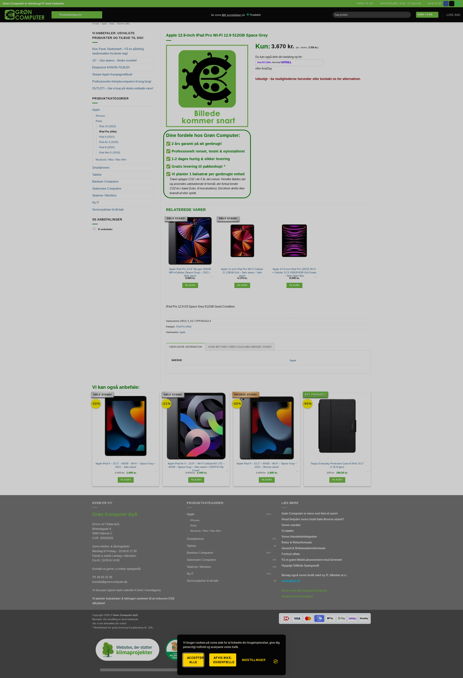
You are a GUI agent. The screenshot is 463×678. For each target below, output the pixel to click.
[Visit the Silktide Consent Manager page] (275, 661)
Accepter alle (195, 660)
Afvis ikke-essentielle (223, 660)
